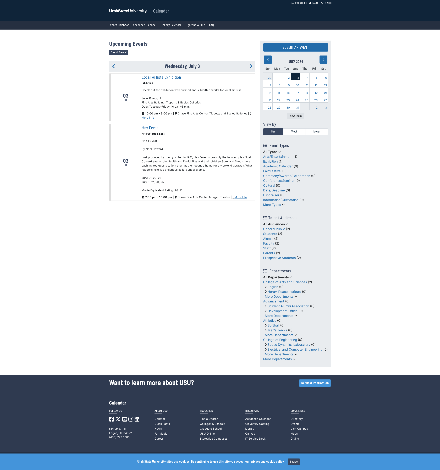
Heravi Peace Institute (284, 292)
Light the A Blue (195, 25)
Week (294, 131)
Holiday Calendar (171, 25)
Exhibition (270, 161)
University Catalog (257, 423)
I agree (294, 461)
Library (249, 428)
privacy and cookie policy (266, 461)
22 (278, 100)
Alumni (268, 239)
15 (279, 92)
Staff (267, 248)
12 (316, 85)
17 (297, 92)
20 (325, 92)
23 (288, 100)
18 (306, 92)
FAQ (211, 25)
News (158, 428)
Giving (295, 438)
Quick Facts (162, 423)
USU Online (207, 433)
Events (295, 423)
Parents (269, 253)
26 (316, 100)
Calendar (161, 11)
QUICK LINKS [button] (300, 3)
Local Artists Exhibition (161, 77)
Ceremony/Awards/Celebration (286, 176)
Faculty (268, 243)
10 (297, 85)
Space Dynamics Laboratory (289, 345)
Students (270, 234)
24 (297, 100)
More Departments (279, 296)
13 (325, 85)
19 (316, 92)
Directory (297, 419)
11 (307, 85)
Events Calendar (119, 25)
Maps (294, 433)
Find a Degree (209, 419)
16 (288, 92)
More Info (148, 117)
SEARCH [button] (328, 3)
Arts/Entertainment (278, 157)
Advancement (273, 301)
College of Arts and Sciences (285, 282)
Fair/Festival (272, 171)
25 (306, 100)
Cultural (269, 185)
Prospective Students (279, 258)
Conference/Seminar (279, 181)
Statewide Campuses (213, 438)
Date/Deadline (274, 190)
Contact (160, 419)
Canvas (250, 433)
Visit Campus (299, 428)
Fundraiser (271, 195)
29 (278, 107)
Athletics (269, 321)
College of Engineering (280, 340)
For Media (161, 433)
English (273, 287)
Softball (273, 325)
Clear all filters (118, 52)
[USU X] (118, 420)
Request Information (315, 383)
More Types (272, 205)
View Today (295, 116)
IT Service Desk (255, 438)
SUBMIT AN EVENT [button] (296, 47)
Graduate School (211, 428)
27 (325, 100)
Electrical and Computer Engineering (295, 349)
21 (269, 100)
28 (269, 107)
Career (159, 438)
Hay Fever (150, 127)
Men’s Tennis (277, 330)
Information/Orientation (281, 200)
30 (269, 77)
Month (316, 131)
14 (269, 92)
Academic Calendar (145, 25)
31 (297, 107)
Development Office (283, 311)
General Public (274, 229)
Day (273, 131)
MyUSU (315, 3)
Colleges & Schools (212, 423)
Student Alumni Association (288, 306)
